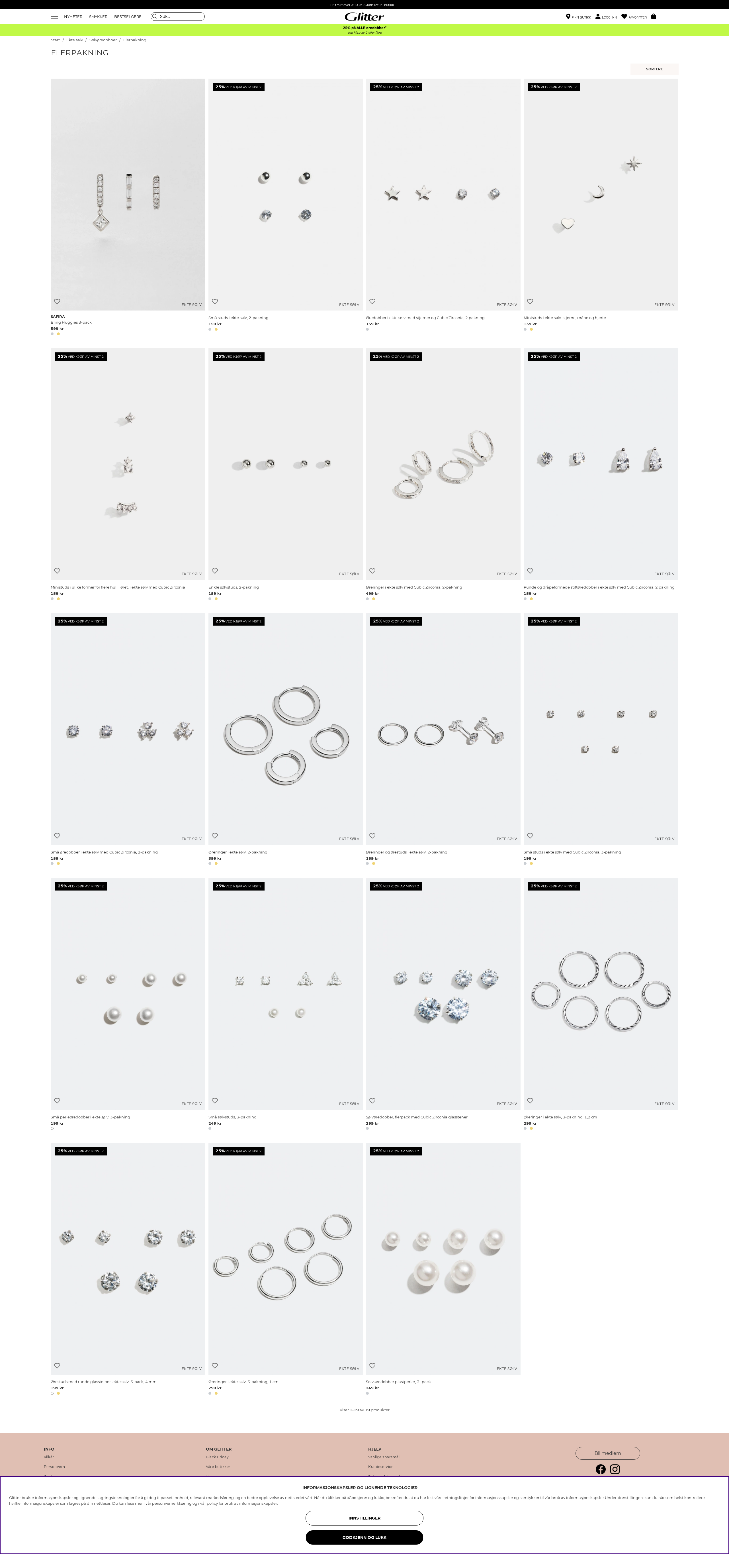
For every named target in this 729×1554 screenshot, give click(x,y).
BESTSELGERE (128, 16)
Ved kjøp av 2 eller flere (364, 32)
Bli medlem (608, 1453)
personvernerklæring (172, 1503)
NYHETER (73, 16)
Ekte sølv (74, 40)
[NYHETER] (655, 69)
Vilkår (49, 1457)
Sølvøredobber (103, 40)
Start (55, 40)
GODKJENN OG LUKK (364, 1537)
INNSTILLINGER (364, 1518)
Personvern (54, 1467)
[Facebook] (600, 1473)
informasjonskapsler (258, 1503)
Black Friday (217, 1457)
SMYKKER (98, 16)
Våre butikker (218, 1467)
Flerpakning (134, 40)
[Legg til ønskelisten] (57, 301)
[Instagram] (615, 1473)
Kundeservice (380, 1467)
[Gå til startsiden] (364, 16)
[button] (608, 17)
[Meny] (55, 17)
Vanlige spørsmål (384, 1457)
